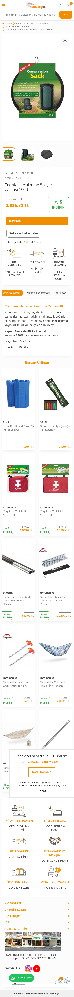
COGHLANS (13, 178)
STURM (44, 422)
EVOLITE (8, 592)
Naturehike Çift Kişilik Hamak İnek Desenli (53, 684)
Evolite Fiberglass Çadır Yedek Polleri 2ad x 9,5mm (17, 600)
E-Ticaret (25, 993)
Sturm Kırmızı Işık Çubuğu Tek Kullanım (55, 428)
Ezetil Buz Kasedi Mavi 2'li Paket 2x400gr (18, 428)
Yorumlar (61, 292)
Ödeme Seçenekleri (38, 292)
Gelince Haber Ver (23, 233)
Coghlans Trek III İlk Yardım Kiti (15, 513)
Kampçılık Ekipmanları (18, 26)
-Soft (16, 993)
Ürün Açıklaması (12, 292)
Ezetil (6, 422)
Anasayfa (7, 23)
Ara (66, 14)
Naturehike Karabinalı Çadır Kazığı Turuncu (16, 684)
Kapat (42, 791)
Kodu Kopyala (41, 772)
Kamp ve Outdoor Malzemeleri (32, 23)
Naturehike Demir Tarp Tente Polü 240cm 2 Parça (53, 600)
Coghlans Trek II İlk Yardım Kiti (51, 513)
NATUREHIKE (47, 592)
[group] (37, 87)
